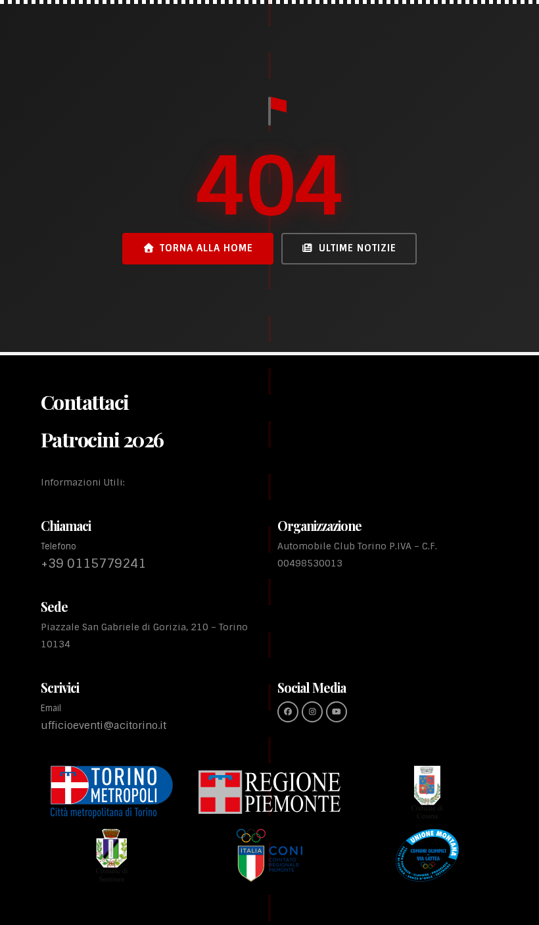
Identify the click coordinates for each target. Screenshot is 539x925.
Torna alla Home (206, 248)
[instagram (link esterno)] (312, 712)
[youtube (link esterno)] (336, 712)
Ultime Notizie (357, 248)
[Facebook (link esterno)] (288, 712)
